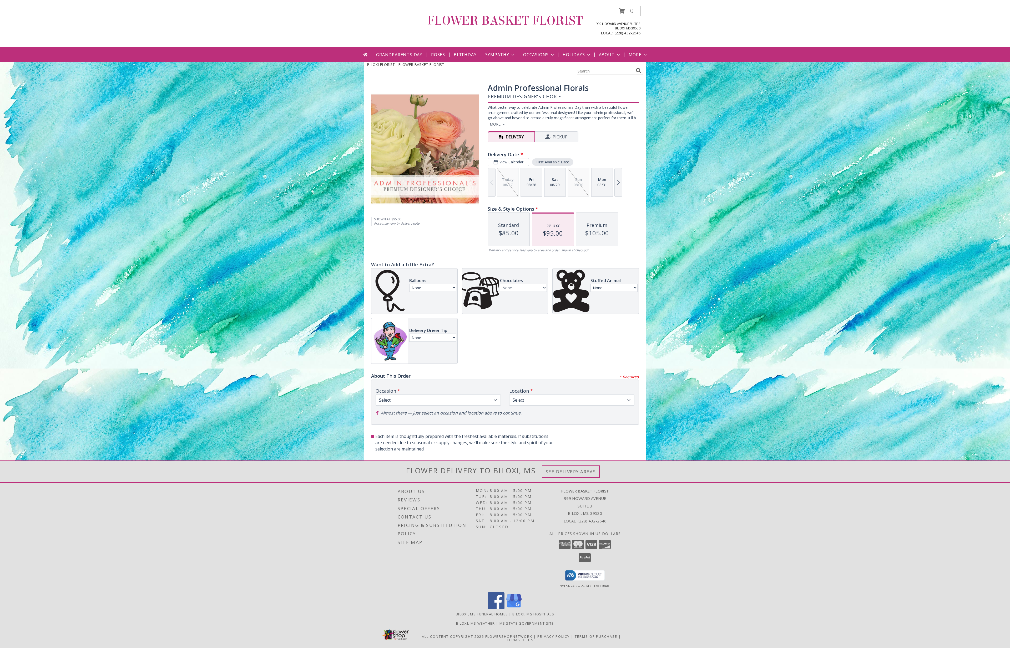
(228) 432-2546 (627, 32)
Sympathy (497, 55)
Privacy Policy (553, 636)
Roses (438, 55)
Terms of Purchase (596, 636)
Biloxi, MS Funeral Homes (482, 614)
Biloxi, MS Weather (475, 623)
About (607, 55)
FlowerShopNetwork (508, 636)
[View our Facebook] (496, 607)
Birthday (465, 55)
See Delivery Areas (571, 472)
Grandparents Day (399, 55)
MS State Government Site (526, 623)
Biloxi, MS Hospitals (533, 614)
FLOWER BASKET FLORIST (505, 20)
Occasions (536, 55)
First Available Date (552, 161)
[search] (638, 71)
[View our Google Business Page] (514, 607)
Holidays (574, 55)
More (635, 55)
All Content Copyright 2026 (453, 636)
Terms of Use (521, 639)
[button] (626, 11)
